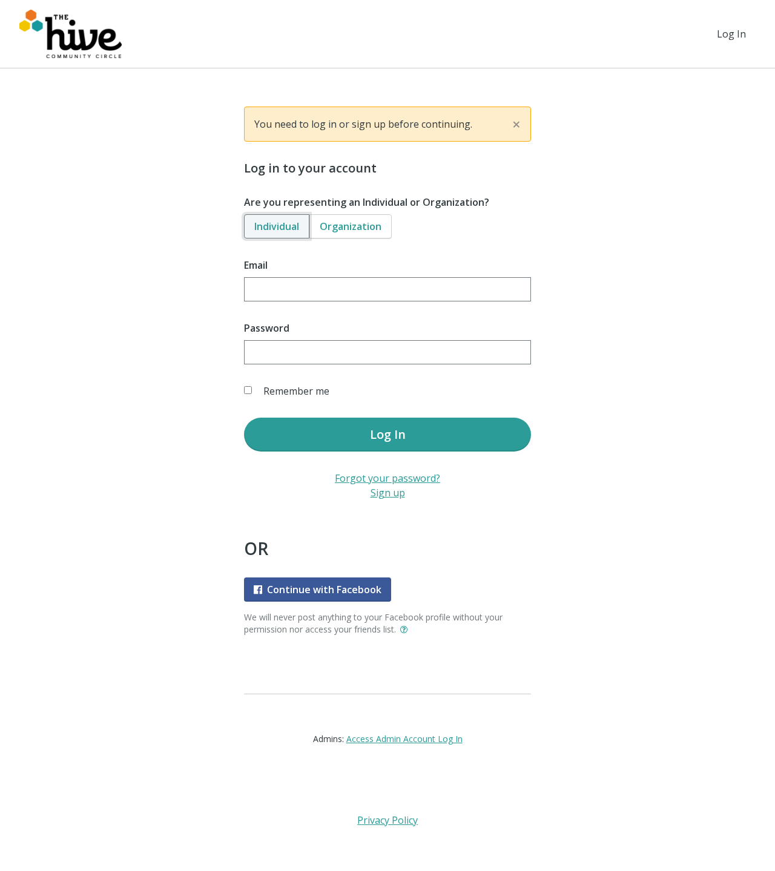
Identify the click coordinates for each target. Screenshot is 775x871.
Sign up (388, 492)
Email (256, 265)
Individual (276, 226)
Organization (350, 226)
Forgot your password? (387, 478)
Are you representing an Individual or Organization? (366, 202)
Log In (731, 34)
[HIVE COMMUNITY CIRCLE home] (70, 34)
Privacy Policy (387, 820)
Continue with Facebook (324, 589)
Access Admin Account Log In (404, 738)
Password (266, 328)
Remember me (296, 391)
